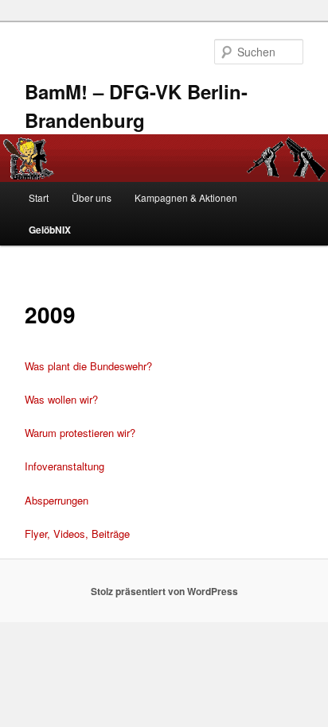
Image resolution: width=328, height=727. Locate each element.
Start (39, 197)
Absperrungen (56, 500)
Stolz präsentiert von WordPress (164, 591)
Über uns (91, 197)
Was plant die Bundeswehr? (88, 365)
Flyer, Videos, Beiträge (77, 533)
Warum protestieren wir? (80, 432)
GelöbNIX (50, 229)
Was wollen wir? (61, 399)
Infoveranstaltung (64, 466)
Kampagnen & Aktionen (186, 197)
